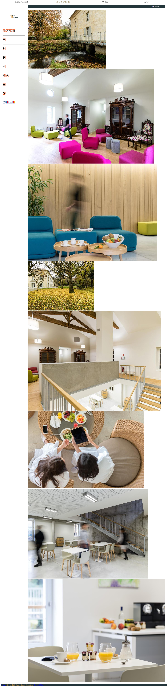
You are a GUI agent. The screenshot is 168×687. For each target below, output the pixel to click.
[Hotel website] (14, 16)
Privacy (3, 685)
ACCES (105, 2)
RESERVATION (21, 2)
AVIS (146, 2)
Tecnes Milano (39, 685)
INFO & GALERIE (63, 2)
